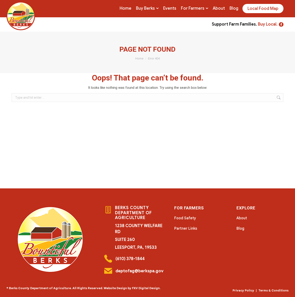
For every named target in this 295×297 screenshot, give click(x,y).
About (241, 218)
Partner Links (185, 228)
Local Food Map (263, 8)
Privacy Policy (243, 290)
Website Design (115, 288)
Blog (240, 228)
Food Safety (185, 218)
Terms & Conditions (273, 290)
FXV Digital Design (146, 288)
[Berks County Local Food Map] (20, 16)
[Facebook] (281, 24)
